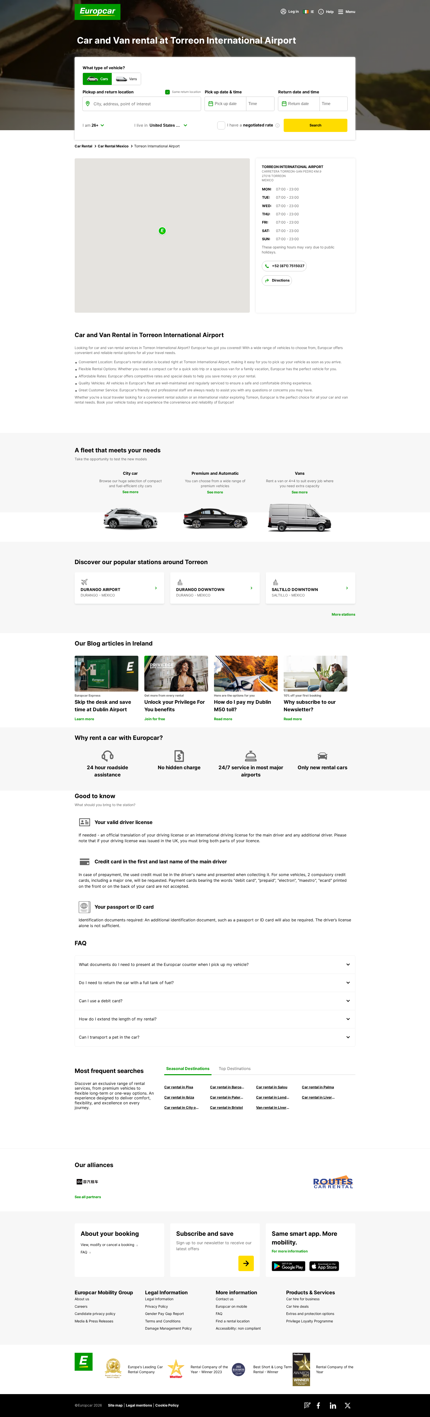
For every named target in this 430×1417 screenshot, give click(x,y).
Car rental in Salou (271, 1087)
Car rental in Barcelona (227, 1087)
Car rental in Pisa (178, 1087)
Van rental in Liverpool (273, 1107)
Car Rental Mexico (113, 146)
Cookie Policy (167, 1405)
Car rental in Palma (318, 1087)
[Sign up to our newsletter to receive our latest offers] (246, 1263)
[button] (162, 231)
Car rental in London (273, 1097)
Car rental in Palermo (227, 1097)
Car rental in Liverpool (319, 1097)
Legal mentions (139, 1405)
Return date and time (298, 91)
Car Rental (83, 146)
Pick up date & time (223, 91)
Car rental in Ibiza (179, 1097)
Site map (115, 1405)
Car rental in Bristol (226, 1107)
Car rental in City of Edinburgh (181, 1107)
